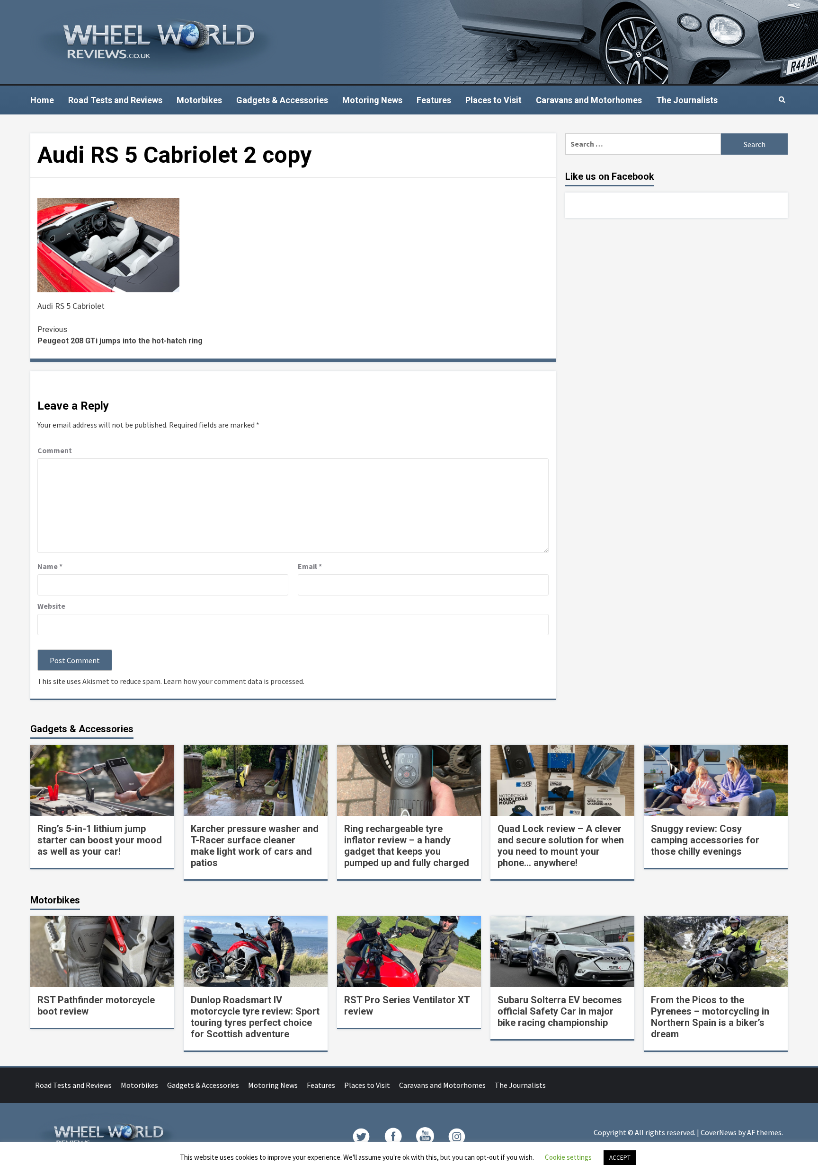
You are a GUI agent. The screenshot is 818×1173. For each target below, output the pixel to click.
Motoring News (372, 100)
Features (434, 100)
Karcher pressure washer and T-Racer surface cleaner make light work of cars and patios (255, 845)
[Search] (782, 100)
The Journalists (687, 100)
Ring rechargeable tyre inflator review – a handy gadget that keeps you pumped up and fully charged (406, 845)
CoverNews (719, 1132)
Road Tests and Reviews (115, 100)
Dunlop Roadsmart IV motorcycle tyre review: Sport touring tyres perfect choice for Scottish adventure (255, 1017)
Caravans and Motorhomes (589, 100)
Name (49, 566)
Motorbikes (199, 100)
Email (310, 566)
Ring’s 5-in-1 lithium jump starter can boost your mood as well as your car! (99, 840)
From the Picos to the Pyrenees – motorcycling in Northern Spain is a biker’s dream (710, 1017)
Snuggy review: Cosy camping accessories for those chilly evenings (705, 840)
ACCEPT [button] (620, 1158)
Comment (54, 450)
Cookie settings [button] (568, 1157)
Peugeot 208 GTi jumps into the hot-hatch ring (120, 335)
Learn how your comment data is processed (233, 681)
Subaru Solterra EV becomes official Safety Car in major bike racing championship (560, 1011)
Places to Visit (493, 100)
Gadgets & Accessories (282, 100)
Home (42, 100)
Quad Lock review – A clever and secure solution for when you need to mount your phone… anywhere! (561, 845)
